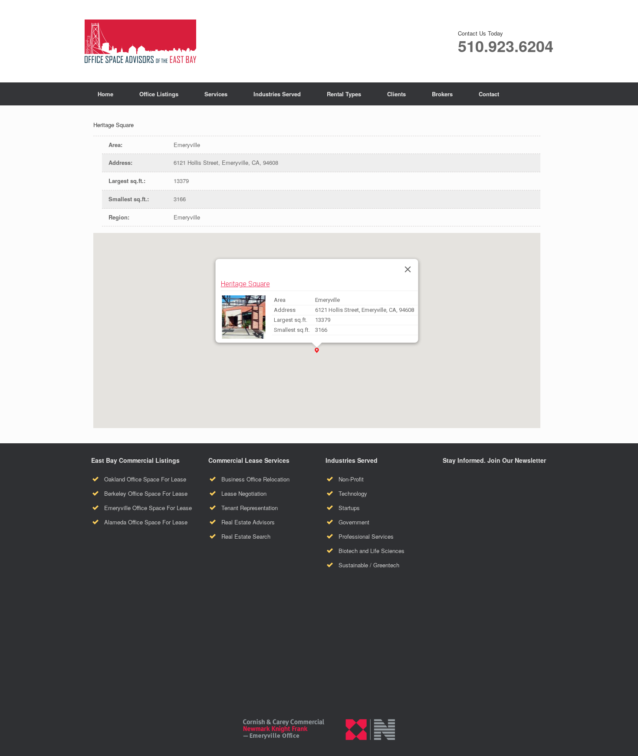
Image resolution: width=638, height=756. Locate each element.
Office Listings (158, 94)
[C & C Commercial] (140, 41)
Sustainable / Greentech (369, 565)
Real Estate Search (245, 536)
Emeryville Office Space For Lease (148, 508)
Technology (353, 493)
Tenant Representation (249, 508)
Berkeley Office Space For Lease (145, 493)
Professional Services (366, 536)
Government (354, 522)
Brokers (442, 94)
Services (215, 94)
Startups (349, 508)
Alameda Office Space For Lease (145, 522)
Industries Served (277, 94)
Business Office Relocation (255, 479)
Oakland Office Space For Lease (145, 479)
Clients (396, 94)
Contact (489, 94)
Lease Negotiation (243, 493)
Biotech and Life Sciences (372, 551)
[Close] (408, 269)
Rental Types (344, 94)
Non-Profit (351, 479)
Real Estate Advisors (248, 522)
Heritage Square (245, 284)
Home (105, 94)
